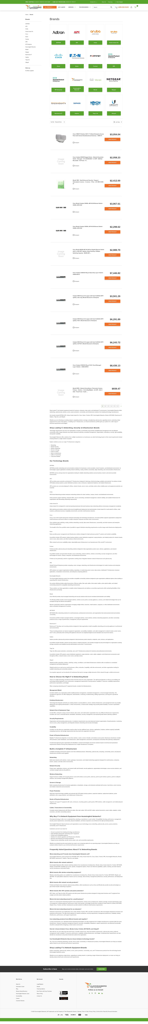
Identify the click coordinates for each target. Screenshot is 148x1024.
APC (26, 26)
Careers (18, 998)
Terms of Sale (85, 1011)
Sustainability (19, 996)
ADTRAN (27, 23)
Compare (77, 142)
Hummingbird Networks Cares (22, 993)
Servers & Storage (55, 450)
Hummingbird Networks (30, 47)
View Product (112, 139)
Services (71, 7)
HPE (26, 41)
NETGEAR (52, 610)
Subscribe (101, 969)
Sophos (27, 57)
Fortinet (27, 39)
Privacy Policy (92, 1011)
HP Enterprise (28, 44)
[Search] (111, 7)
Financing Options (41, 988)
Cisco (26, 34)
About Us (104, 1)
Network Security (55, 446)
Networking (53, 445)
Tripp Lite (27, 59)
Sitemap (79, 1011)
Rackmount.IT (28, 54)
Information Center (20, 986)
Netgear (27, 52)
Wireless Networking (55, 448)
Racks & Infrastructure (56, 453)
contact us (93, 2)
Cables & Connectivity (56, 454)
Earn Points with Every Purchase (44, 991)
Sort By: (52, 122)
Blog (17, 988)
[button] (64, 985)
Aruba (26, 28)
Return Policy (40, 993)
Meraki (26, 49)
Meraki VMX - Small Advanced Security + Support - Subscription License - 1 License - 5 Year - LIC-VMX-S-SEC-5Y (88, 182)
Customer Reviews (20, 1000)
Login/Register (40, 984)
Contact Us (39, 996)
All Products (48, 7)
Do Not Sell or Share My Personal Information (107, 1011)
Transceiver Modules (55, 456)
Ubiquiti (27, 62)
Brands (38, 986)
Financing (110, 1)
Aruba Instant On (29, 31)
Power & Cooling (54, 451)
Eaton (26, 36)
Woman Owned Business (21, 991)
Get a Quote (61, 7)
